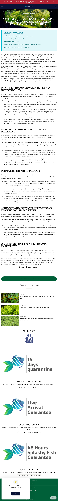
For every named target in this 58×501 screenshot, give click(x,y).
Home (4, 12)
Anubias (22, 185)
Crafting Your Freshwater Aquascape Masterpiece (17, 47)
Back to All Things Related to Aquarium (30, 278)
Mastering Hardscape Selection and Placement (16, 39)
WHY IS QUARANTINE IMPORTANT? (29, 387)
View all (29, 289)
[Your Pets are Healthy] (29, 364)
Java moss (6, 185)
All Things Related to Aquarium (13, 12)
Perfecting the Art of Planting (11, 41)
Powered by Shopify (29, 499)
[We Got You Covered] (29, 407)
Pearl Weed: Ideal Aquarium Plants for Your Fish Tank (36, 307)
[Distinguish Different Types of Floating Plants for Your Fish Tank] (10, 298)
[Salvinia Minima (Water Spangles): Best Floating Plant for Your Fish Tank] (10, 321)
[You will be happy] (29, 452)
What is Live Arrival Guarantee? (29, 432)
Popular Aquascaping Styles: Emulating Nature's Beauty (18, 36)
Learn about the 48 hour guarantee (29, 475)
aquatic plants (8, 111)
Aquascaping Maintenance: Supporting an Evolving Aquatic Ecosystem (22, 44)
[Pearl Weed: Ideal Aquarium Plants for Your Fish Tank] (10, 310)
